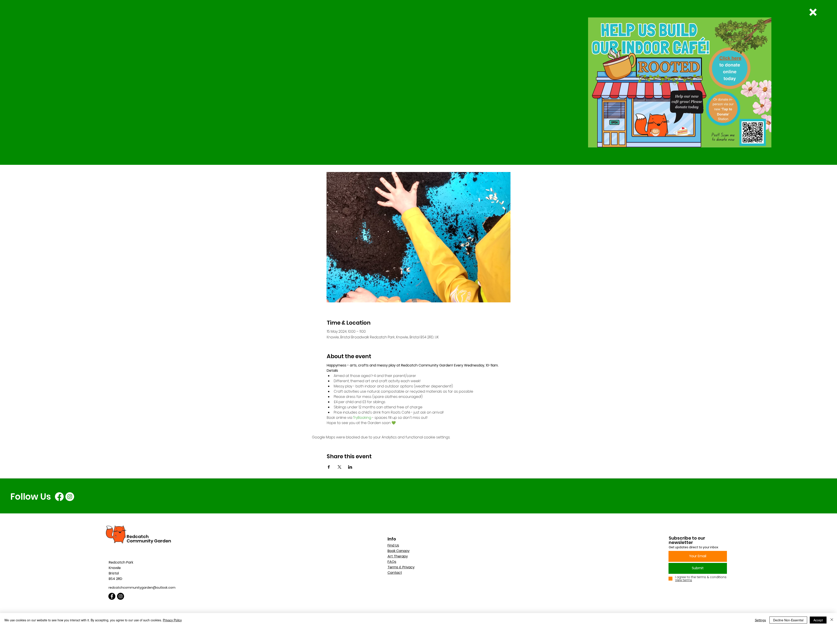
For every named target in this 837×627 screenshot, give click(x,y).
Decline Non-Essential (788, 620)
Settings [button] (760, 620)
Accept (818, 620)
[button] (813, 12)
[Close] (831, 620)
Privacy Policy (172, 620)
